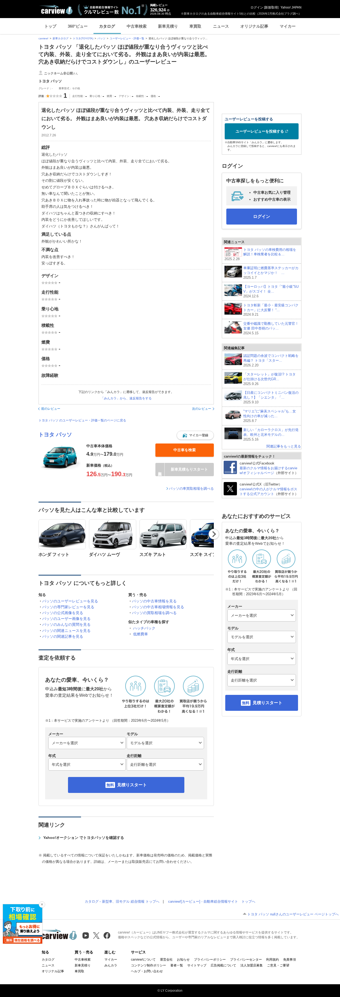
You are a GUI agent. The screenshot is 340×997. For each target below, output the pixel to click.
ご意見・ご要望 (278, 965)
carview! (43, 38)
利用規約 (272, 959)
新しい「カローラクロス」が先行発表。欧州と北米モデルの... (271, 434)
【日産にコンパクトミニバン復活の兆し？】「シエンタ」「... (271, 397)
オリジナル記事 (254, 26)
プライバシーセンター (246, 959)
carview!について (143, 959)
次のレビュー (201, 408)
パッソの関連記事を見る (62, 636)
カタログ (107, 26)
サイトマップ (196, 965)
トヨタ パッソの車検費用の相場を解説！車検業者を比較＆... (260, 254)
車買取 (195, 26)
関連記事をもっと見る (283, 446)
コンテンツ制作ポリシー (148, 965)
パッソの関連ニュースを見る (66, 630)
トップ (50, 26)
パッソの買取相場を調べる (154, 613)
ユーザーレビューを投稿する (260, 131)
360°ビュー (78, 26)
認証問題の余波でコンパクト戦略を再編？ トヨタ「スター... (271, 360)
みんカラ (110, 965)
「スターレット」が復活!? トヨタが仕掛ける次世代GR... (269, 379)
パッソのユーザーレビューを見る (70, 601)
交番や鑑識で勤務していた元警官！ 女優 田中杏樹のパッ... (271, 328)
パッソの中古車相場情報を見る (158, 607)
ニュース (221, 26)
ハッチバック (144, 628)
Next (214, 534)
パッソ (101, 38)
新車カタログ (61, 38)
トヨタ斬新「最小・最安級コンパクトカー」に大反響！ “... (271, 310)
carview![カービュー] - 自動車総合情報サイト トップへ (211, 901)
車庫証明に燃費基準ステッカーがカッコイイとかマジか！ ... (271, 273)
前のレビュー (50, 408)
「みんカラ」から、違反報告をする (126, 398)
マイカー (288, 26)
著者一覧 (176, 965)
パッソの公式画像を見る (62, 613)
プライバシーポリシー (210, 959)
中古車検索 (137, 26)
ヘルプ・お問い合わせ (147, 971)
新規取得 (271, 7)
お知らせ (183, 959)
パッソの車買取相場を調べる (191, 489)
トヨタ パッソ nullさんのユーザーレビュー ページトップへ (293, 914)
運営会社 (166, 959)
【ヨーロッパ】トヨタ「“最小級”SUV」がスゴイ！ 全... (271, 291)
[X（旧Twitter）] (96, 935)
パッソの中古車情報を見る (154, 601)
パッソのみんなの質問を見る (66, 624)
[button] (195, 435)
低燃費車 (140, 634)
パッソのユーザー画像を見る (66, 618)
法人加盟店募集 (251, 965)
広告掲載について (223, 965)
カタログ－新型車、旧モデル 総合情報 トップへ (122, 901)
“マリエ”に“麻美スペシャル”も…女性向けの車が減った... (269, 416)
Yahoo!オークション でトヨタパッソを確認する (83, 837)
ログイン (256, 7)
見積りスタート (132, 785)
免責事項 (289, 959)
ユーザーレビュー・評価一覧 (127, 38)
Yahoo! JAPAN (290, 7)
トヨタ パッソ (55, 434)
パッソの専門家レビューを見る (68, 607)
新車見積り (168, 26)
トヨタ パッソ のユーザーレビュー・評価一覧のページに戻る (82, 420)
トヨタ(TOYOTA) (83, 38)
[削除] (42, 904)
